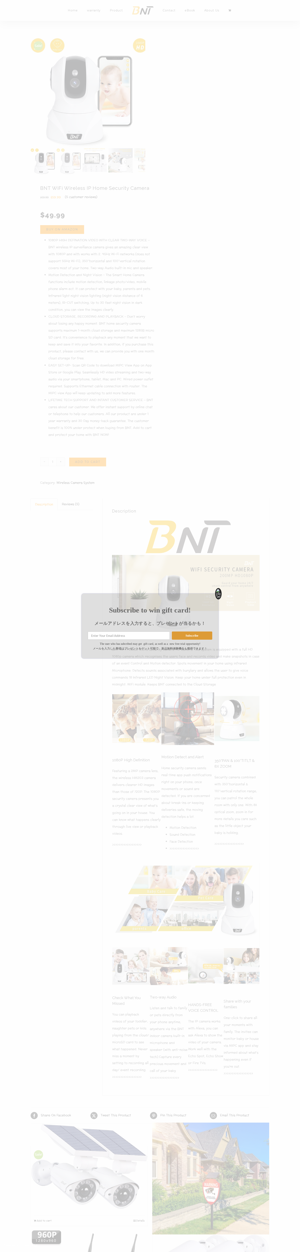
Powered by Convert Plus (20, 1245)
